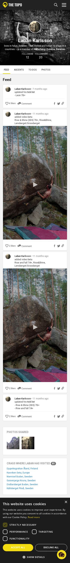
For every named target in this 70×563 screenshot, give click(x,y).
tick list (31, 92)
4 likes (12, 103)
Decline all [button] (51, 547)
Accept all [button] (18, 547)
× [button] (65, 502)
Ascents (19, 69)
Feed (6, 69)
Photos (45, 69)
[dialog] (35, 530)
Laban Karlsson (23, 89)
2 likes (12, 246)
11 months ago (40, 113)
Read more (34, 517)
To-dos (33, 69)
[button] (35, 557)
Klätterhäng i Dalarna (44, 49)
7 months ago (40, 89)
